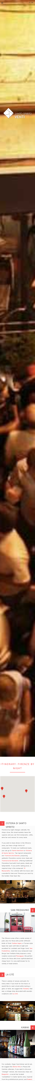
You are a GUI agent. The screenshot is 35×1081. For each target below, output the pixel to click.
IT (29, 3)
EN (32, 3)
